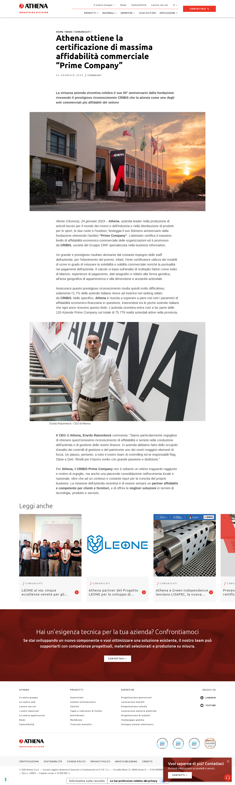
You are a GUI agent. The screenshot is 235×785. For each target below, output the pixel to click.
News (123, 5)
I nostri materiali (29, 711)
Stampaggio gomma (132, 720)
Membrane (76, 720)
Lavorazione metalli (133, 702)
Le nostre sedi (27, 702)
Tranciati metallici (81, 724)
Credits (147, 761)
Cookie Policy (76, 761)
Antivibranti (77, 715)
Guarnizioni (77, 697)
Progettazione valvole (134, 706)
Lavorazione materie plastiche (139, 711)
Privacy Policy (100, 761)
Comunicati (94, 75)
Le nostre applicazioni (32, 715)
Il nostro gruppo (28, 697)
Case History (147, 13)
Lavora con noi (159, 5)
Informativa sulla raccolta (87, 780)
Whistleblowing (126, 761)
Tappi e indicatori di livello (86, 711)
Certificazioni (29, 761)
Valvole (74, 706)
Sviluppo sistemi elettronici (137, 724)
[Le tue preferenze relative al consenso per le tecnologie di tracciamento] (6, 779)
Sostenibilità (138, 5)
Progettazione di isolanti (135, 715)
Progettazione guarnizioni (136, 697)
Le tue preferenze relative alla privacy (133, 780)
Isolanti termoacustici (83, 702)
